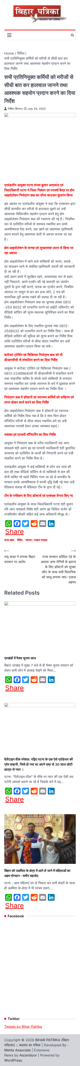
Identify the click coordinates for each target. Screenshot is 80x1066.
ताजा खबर (9, 540)
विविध (20, 540)
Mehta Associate (18, 1050)
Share (14, 531)
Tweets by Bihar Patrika (23, 1026)
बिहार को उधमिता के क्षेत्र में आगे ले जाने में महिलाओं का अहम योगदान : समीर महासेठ (37, 873)
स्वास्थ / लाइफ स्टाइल (36, 540)
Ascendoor (28, 1055)
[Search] (72, 35)
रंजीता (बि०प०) (15, 108)
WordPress (13, 1060)
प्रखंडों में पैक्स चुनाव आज (20, 658)
